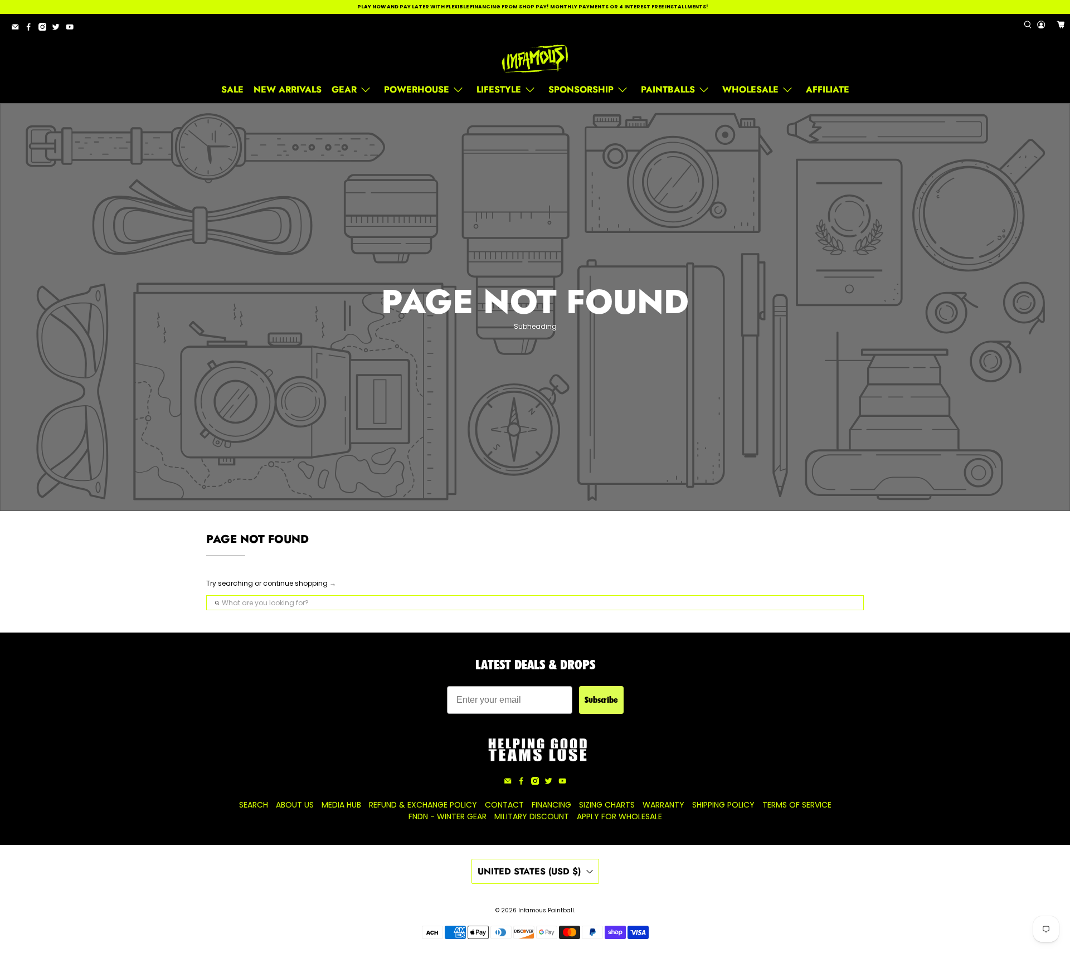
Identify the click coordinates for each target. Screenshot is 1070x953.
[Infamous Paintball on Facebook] (31, 29)
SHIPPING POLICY (723, 804)
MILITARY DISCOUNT (531, 816)
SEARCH (253, 804)
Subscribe (601, 699)
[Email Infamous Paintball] (18, 29)
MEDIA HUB (341, 804)
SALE (232, 89)
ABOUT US (295, 804)
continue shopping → (299, 583)
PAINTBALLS (668, 89)
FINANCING (551, 804)
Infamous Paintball (546, 910)
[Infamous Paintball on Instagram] (45, 29)
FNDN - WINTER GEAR (447, 816)
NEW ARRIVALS (288, 89)
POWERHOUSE (416, 89)
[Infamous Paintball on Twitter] (58, 29)
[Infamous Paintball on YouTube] (72, 29)
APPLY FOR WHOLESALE (619, 816)
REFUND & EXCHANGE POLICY (423, 804)
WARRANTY (663, 804)
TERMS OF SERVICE (796, 804)
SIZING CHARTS (607, 804)
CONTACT (504, 804)
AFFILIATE (827, 89)
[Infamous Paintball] (535, 59)
